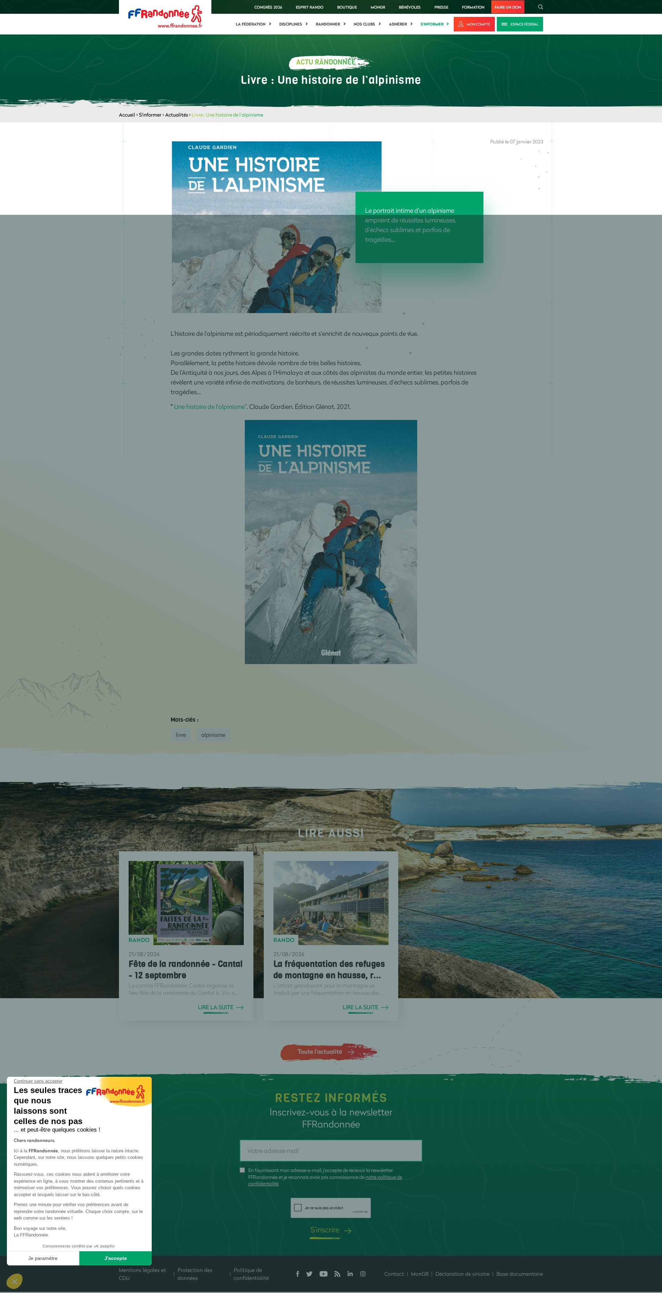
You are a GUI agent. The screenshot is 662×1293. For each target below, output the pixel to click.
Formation (473, 7)
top (384, 1246)
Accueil (127, 114)
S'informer (432, 24)
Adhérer (398, 24)
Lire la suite (215, 1007)
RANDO (139, 940)
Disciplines (290, 24)
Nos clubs (364, 24)
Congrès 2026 (268, 7)
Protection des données (195, 1273)
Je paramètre (43, 1258)
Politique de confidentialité (251, 1273)
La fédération (250, 24)
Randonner (328, 24)
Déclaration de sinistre (462, 1273)
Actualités (176, 114)
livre (181, 734)
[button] (14, 1281)
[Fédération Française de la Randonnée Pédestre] (165, 15)
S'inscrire (325, 1229)
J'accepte (115, 1258)
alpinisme (213, 734)
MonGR (378, 7)
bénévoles (410, 7)
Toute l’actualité (320, 1051)
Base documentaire (519, 1273)
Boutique (347, 7)
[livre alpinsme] (331, 541)
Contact (394, 1273)
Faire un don (508, 7)
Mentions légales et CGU (142, 1273)
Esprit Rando (309, 7)
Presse (441, 7)
